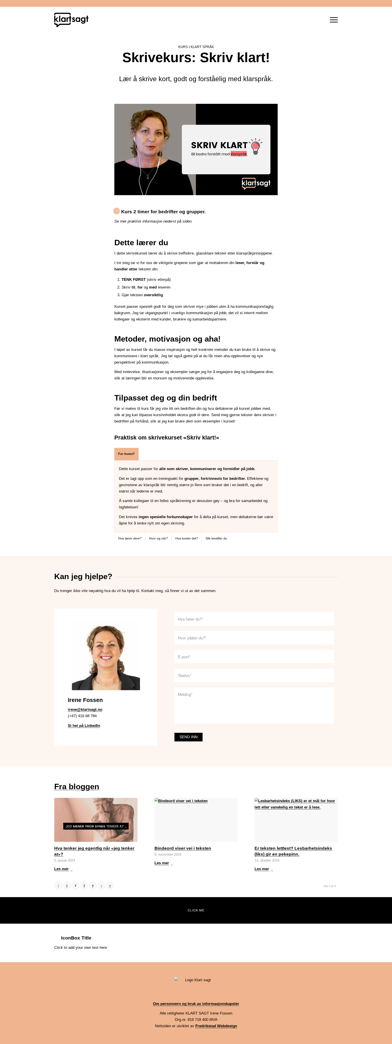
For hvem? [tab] (126, 454)
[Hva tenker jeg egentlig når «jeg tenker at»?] (95, 820)
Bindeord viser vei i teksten (182, 848)
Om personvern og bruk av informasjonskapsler (196, 1004)
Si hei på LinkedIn (84, 726)
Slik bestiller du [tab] (216, 538)
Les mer (61, 869)
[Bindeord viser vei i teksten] (196, 820)
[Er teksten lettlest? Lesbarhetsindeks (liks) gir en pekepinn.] (296, 820)
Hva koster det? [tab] (186, 538)
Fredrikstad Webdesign (216, 1026)
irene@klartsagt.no (85, 709)
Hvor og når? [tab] (158, 538)
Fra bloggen (76, 786)
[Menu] (332, 20)
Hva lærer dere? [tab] (130, 538)
